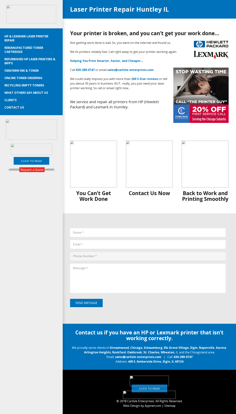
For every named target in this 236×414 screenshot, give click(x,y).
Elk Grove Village (176, 348)
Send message (86, 303)
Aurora (221, 348)
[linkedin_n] (149, 395)
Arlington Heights (97, 352)
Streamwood (119, 348)
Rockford (119, 352)
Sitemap (170, 406)
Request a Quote (32, 170)
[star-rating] (31, 149)
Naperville (206, 348)
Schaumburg (153, 348)
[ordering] (31, 129)
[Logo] (31, 14)
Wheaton (167, 352)
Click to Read (149, 388)
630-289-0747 (183, 357)
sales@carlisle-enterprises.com (138, 357)
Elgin (193, 348)
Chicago (136, 348)
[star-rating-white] (149, 381)
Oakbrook (134, 352)
